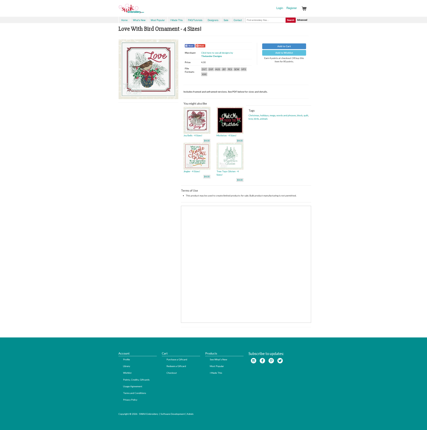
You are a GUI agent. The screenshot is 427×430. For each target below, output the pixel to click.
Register (291, 8)
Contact (238, 20)
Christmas (254, 115)
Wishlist (127, 372)
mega (272, 115)
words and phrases (286, 115)
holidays (264, 115)
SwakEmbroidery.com (143, 10)
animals (264, 118)
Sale (226, 20)
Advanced (302, 19)
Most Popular (158, 20)
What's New (139, 20)
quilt (306, 115)
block (300, 115)
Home (124, 20)
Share (190, 46)
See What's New (218, 359)
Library (126, 366)
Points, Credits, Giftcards (136, 379)
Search (290, 20)
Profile (126, 359)
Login (279, 8)
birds (256, 118)
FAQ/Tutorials (195, 20)
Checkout (171, 372)
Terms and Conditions (134, 393)
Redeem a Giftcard (176, 366)
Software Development (173, 413)
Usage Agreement (132, 386)
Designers (213, 20)
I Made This (176, 20)
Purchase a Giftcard (176, 359)
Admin (190, 413)
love (251, 118)
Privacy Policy (130, 399)
